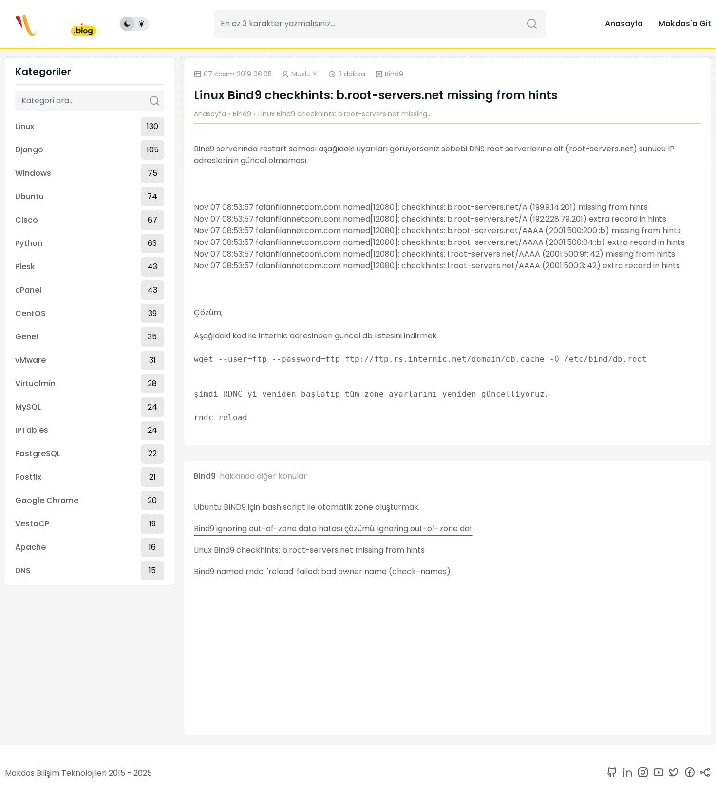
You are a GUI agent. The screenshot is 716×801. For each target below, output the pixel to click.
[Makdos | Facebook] (688, 773)
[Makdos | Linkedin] (625, 773)
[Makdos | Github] (612, 773)
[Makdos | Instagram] (641, 773)
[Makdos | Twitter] (672, 773)
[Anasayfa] (50, 24)
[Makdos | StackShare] (703, 773)
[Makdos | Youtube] (656, 773)
